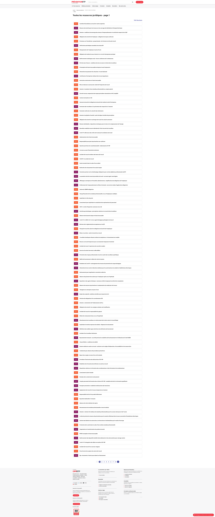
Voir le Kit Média (76, 503)
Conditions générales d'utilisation (78, 475)
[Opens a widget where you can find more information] (203, 515)
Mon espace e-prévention (103, 499)
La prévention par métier (103, 469)
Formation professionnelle (130, 491)
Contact (85, 475)
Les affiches (127, 475)
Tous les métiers (102, 475)
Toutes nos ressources (76, 476)
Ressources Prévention (129, 469)
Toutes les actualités (128, 485)
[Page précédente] (97, 462)
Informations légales (83, 473)
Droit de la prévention (102, 486)
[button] (139, 2)
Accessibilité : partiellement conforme (79, 477)
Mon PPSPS (101, 498)
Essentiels (100, 479)
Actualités (126, 481)
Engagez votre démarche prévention (105, 484)
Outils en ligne (101, 490)
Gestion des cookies (76, 479)
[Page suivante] (118, 462)
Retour (75, 11)
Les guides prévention (128, 474)
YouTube (75, 484)
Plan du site (83, 476)
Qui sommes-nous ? (76, 473)
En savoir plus (76, 495)
